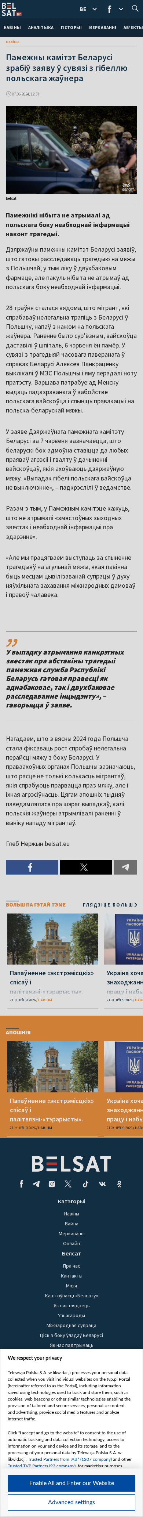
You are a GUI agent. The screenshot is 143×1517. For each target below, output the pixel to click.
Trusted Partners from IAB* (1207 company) (70, 1459)
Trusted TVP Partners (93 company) (42, 1466)
